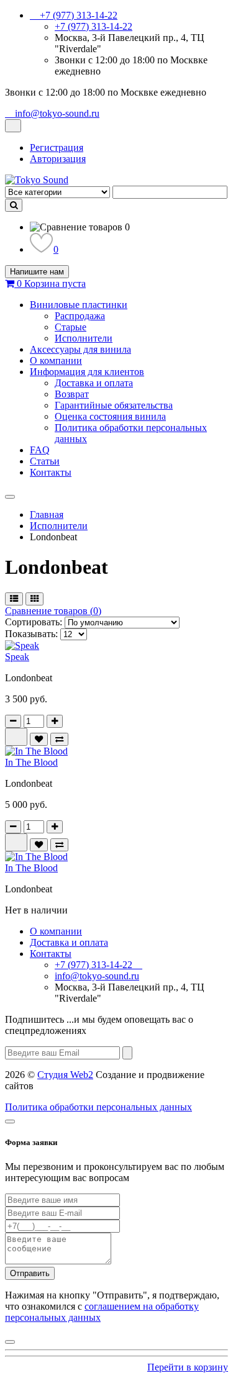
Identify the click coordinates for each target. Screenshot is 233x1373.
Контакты (50, 472)
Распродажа (80, 315)
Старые (70, 327)
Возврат (72, 394)
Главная (46, 514)
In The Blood (31, 762)
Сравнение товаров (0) (53, 610)
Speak (17, 656)
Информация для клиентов (87, 371)
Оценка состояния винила (110, 416)
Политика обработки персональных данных (98, 1107)
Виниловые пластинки (78, 304)
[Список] (14, 598)
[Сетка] (34, 598)
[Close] (10, 1121)
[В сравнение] (59, 739)
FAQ (40, 450)
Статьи (45, 461)
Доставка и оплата (94, 383)
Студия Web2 (65, 1074)
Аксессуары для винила (80, 349)
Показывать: (31, 633)
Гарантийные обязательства (114, 405)
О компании (56, 360)
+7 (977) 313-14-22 (93, 26)
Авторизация (58, 158)
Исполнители (83, 338)
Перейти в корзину (187, 1367)
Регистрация (56, 147)
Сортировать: (33, 622)
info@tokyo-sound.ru (97, 976)
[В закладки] (39, 739)
